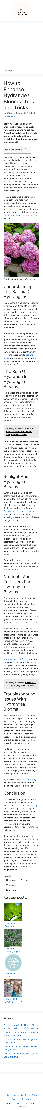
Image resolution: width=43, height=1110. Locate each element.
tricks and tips (31, 805)
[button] (37, 70)
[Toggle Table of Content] (26, 150)
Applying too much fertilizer (17, 659)
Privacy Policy (31, 1095)
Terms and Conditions (21, 1099)
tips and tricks (28, 780)
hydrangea (13, 215)
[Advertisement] (21, 44)
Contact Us (18, 1095)
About (8, 1095)
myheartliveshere (20, 1103)
